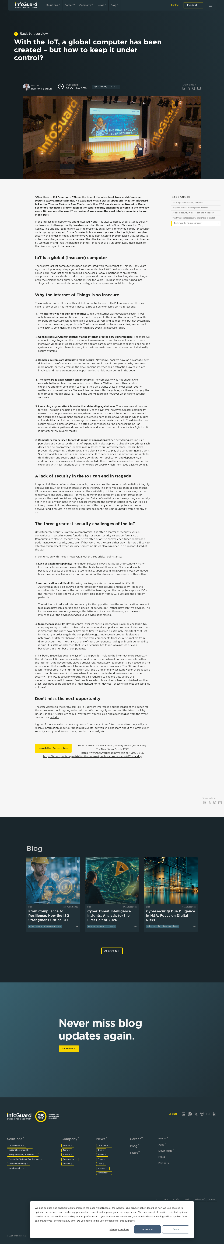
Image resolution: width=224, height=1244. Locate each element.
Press (100, 1159)
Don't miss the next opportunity (188, 223)
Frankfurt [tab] (176, 1199)
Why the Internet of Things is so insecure (190, 208)
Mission (66, 1155)
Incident (192, 5)
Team (65, 1150)
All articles (110, 951)
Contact (175, 5)
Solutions (52, 5)
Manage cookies (119, 1229)
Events (101, 1155)
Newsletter (102, 1173)
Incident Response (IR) (19, 1150)
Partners (101, 1168)
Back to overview (34, 33)
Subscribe (67, 1049)
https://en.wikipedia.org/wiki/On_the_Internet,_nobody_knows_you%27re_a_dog (92, 756)
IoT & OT (114, 87)
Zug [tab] (157, 1199)
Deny (176, 1229)
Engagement (68, 1159)
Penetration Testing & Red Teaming (24, 1159)
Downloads (103, 1145)
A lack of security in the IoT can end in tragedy (193, 213)
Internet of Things (120, 266)
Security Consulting (17, 1164)
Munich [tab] (188, 1199)
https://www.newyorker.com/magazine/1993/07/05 (112, 753)
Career (69, 5)
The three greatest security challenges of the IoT (194, 218)
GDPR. (99, 670)
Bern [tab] (166, 1199)
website (54, 718)
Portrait (66, 1145)
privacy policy (138, 1207)
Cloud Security (15, 1168)
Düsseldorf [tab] (200, 1199)
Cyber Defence (15, 1145)
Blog (113, 5)
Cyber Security (100, 87)
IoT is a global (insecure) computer (188, 203)
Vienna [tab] (212, 1199)
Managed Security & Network (21, 1155)
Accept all (147, 1229)
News (100, 5)
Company (85, 5)
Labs (100, 1164)
